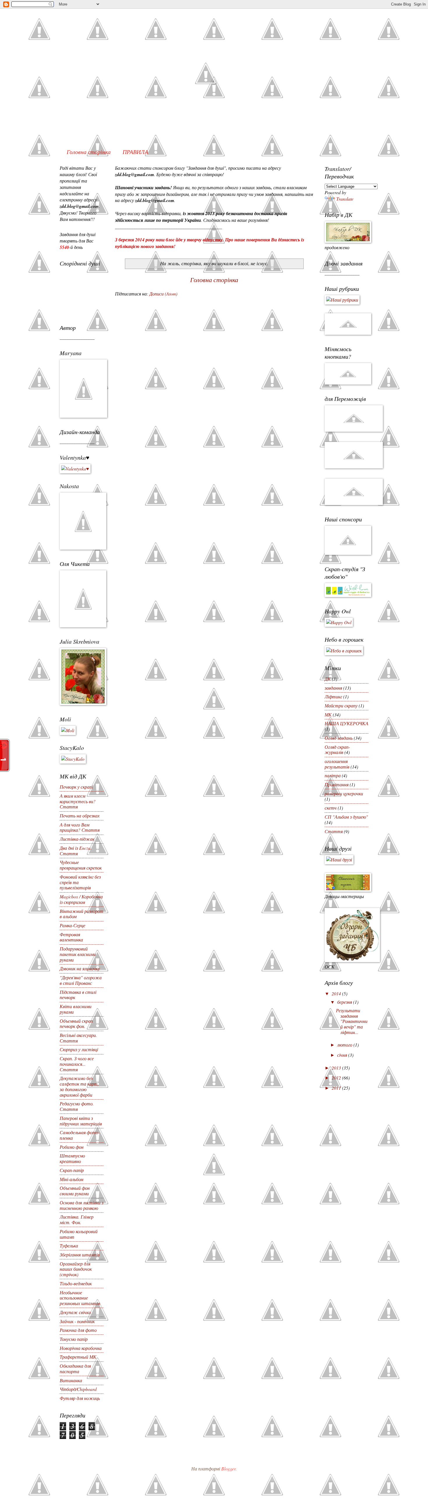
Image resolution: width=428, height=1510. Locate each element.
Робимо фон (72, 1147)
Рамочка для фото (78, 1330)
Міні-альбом (71, 1179)
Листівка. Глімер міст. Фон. (76, 1219)
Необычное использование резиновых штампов (80, 1298)
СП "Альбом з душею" (346, 817)
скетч (331, 808)
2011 (337, 1088)
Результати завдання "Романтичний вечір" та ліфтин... (351, 1021)
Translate (344, 199)
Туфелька (69, 1245)
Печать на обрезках (80, 815)
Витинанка (71, 1380)
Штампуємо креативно (72, 1158)
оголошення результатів (337, 764)
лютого (345, 1045)
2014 (337, 993)
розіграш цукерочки (344, 793)
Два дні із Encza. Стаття (76, 850)
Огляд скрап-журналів (337, 749)
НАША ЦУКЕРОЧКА (346, 723)
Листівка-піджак (77, 839)
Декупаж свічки (75, 1312)
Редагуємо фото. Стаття (77, 1106)
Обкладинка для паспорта (75, 1368)
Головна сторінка (89, 151)
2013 (337, 1068)
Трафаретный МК (78, 1357)
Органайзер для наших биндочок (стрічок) (76, 1269)
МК (328, 714)
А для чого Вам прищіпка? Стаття (80, 827)
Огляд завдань (339, 738)
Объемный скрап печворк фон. (76, 1023)
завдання (333, 688)
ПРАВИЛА (135, 151)
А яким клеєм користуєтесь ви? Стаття (77, 801)
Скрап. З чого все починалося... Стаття (77, 1063)
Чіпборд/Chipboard (78, 1389)
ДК (328, 679)
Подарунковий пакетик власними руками (78, 954)
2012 (337, 1077)
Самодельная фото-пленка (80, 1135)
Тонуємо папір (74, 1339)
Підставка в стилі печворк (78, 995)
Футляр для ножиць (80, 1398)
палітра (333, 775)
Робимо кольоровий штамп (79, 1234)
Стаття (334, 831)
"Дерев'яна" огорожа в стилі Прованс (81, 980)
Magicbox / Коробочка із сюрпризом (81, 899)
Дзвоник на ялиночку (80, 968)
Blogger (228, 1468)
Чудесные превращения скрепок (81, 865)
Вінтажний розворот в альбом (81, 914)
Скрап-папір (72, 1170)
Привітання (337, 784)
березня (345, 1002)
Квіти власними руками (75, 1009)
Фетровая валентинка (71, 937)
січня (342, 1055)
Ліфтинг (333, 696)
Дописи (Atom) (163, 294)
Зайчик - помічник (77, 1321)
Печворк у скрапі (76, 787)
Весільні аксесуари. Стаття (78, 1038)
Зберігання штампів (80, 1254)
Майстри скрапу (341, 705)
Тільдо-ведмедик (76, 1283)
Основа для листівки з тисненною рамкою (81, 1205)
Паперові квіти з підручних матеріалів (81, 1121)
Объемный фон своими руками (75, 1190)
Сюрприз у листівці (79, 1049)
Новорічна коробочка (81, 1348)
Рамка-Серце (72, 925)
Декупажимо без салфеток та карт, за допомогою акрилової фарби (79, 1086)
